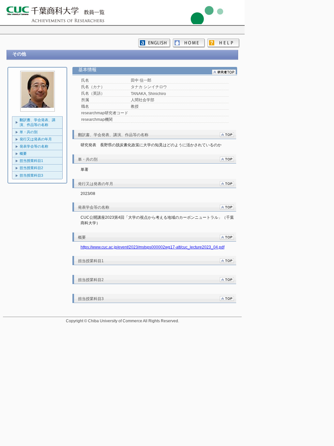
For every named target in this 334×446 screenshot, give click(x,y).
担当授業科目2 (31, 168)
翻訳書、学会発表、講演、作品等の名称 (37, 122)
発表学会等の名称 (34, 146)
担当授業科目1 (31, 161)
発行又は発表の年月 (36, 139)
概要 (23, 153)
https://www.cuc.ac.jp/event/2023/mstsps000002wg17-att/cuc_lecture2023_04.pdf (152, 247)
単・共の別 (29, 132)
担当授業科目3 (31, 175)
